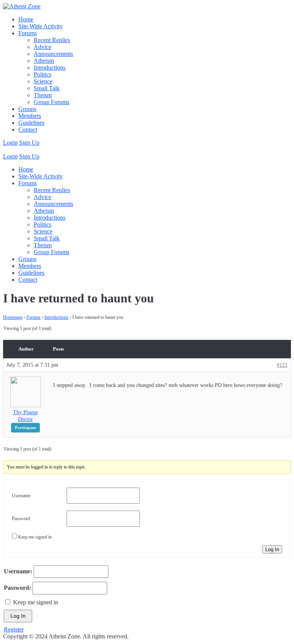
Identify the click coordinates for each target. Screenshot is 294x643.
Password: (21, 518)
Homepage (13, 317)
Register (14, 629)
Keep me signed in (35, 537)
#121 (282, 365)
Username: (21, 495)
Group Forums (51, 102)
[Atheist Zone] (22, 6)
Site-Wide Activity (40, 26)
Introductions (49, 67)
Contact (27, 129)
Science (43, 81)
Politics (42, 74)
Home (25, 19)
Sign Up (29, 142)
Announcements (53, 54)
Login (10, 142)
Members (29, 116)
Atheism (44, 60)
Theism (43, 95)
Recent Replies (52, 40)
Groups (27, 109)
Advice (42, 47)
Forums (27, 33)
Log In (272, 549)
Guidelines (31, 122)
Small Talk (47, 88)
